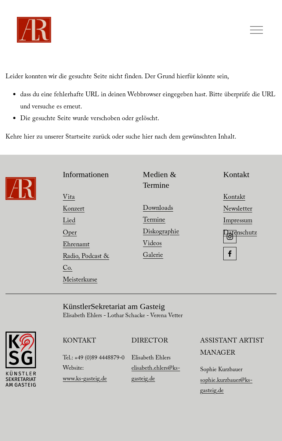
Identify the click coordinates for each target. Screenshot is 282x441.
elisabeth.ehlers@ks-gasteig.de (155, 374)
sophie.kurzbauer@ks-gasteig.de (226, 386)
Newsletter (237, 209)
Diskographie (161, 232)
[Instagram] (229, 236)
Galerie (153, 255)
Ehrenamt (76, 245)
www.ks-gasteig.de (85, 379)
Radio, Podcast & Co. (86, 262)
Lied (69, 221)
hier (29, 137)
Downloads (158, 208)
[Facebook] (229, 253)
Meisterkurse (80, 280)
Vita (69, 197)
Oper (70, 233)
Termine (154, 220)
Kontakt (234, 197)
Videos (152, 244)
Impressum (237, 221)
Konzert (73, 209)
